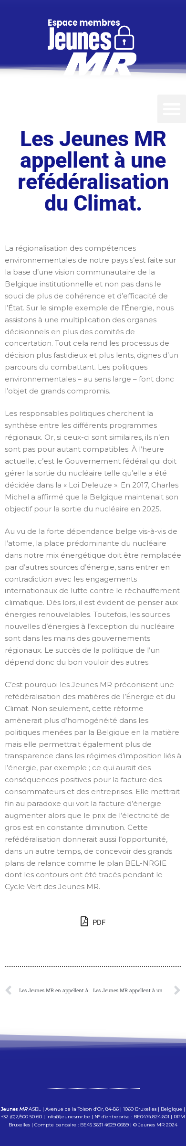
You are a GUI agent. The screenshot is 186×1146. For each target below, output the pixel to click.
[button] (171, 109)
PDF (98, 922)
